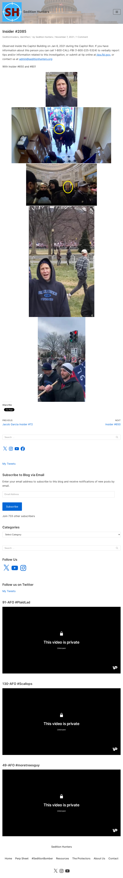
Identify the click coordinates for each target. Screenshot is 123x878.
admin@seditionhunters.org (35, 59)
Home (8, 858)
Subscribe (12, 506)
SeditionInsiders (10, 37)
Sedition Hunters (44, 37)
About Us (99, 858)
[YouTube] (16, 448)
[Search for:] (61, 437)
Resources (62, 858)
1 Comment (82, 37)
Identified (25, 37)
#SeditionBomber (42, 858)
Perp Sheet (22, 858)
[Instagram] (10, 448)
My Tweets (9, 463)
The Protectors (81, 858)
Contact (113, 858)
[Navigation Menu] (117, 12)
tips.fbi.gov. (103, 54)
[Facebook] (22, 448)
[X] (5, 448)
